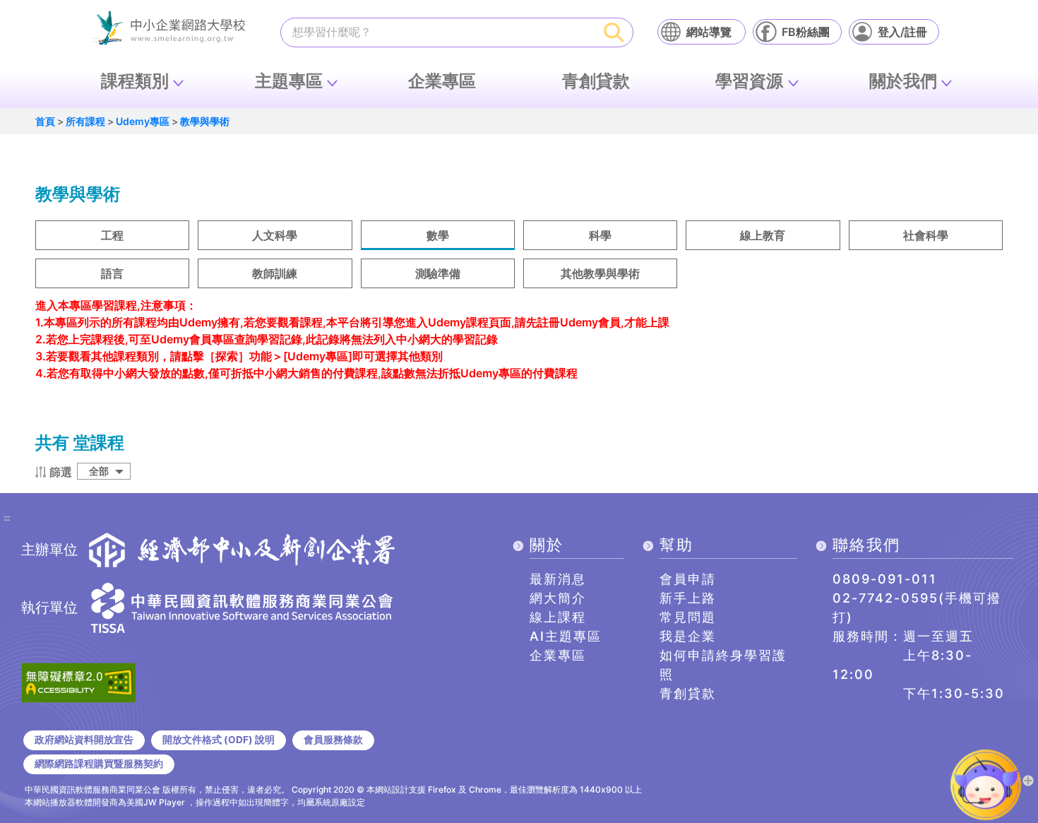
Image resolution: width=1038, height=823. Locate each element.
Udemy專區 (142, 121)
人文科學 (274, 235)
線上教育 (762, 235)
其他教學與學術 (600, 273)
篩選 (60, 472)
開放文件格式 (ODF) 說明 (218, 739)
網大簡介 (558, 598)
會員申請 (688, 579)
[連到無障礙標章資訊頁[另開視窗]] (78, 681)
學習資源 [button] (749, 81)
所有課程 (85, 121)
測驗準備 (437, 273)
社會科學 (925, 235)
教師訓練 (274, 273)
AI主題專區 (566, 636)
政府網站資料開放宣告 (84, 739)
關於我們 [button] (903, 81)
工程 (112, 235)
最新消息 (558, 579)
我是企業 (688, 636)
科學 (600, 235)
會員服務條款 (333, 739)
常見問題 (688, 617)
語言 (112, 273)
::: (7, 518)
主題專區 (289, 81)
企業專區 (442, 81)
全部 (99, 471)
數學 (437, 235)
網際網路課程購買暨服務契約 (99, 763)
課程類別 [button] (135, 81)
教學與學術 (204, 121)
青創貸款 (596, 81)
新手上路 (688, 598)
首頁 (45, 121)
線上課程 (558, 617)
